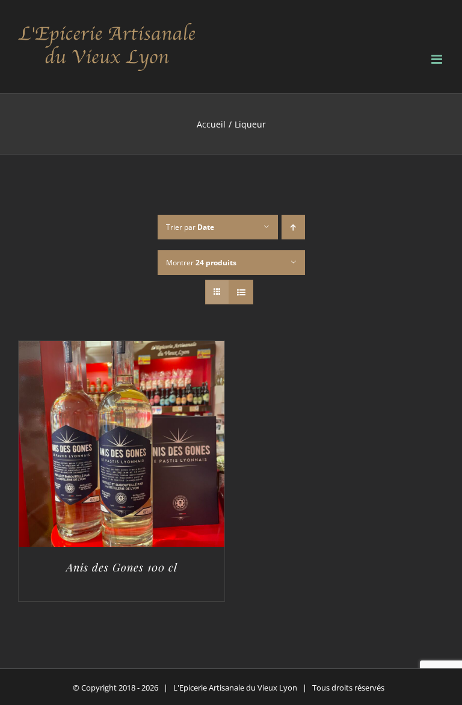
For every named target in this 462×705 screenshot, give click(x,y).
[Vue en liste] (241, 292)
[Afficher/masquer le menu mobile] (437, 59)
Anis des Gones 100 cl (121, 567)
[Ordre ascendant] (293, 227)
